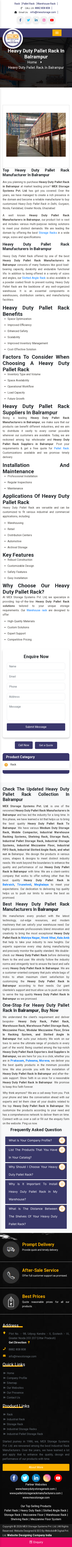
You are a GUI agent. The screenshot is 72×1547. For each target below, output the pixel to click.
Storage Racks (48, 232)
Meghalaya (41, 884)
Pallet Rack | (12, 1510)
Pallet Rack (28, 3)
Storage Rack (14, 1424)
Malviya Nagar (30, 937)
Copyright (8, 1526)
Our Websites (15, 1387)
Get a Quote (46, 745)
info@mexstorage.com (43, 12)
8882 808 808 (42, 8)
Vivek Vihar (48, 937)
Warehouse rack (37, 610)
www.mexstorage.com (36, 1497)
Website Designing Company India (29, 1535)
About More (36, 1467)
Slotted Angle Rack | (55, 1510)
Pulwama (32, 1060)
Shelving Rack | (20, 1519)
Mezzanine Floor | (34, 1514)
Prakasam (17, 1060)
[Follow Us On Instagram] (43, 19)
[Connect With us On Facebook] (20, 19)
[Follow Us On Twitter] (28, 19)
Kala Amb (63, 937)
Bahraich (8, 884)
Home (32, 62)
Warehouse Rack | (57, 1514)
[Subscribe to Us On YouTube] (51, 19)
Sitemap (11, 1383)
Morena (44, 1060)
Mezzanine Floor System (45, 1519)
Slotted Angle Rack (34, 278)
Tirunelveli (24, 884)
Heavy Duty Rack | (31, 1510)
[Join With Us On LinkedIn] (36, 19)
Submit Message (36, 727)
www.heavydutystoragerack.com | (36, 1489)
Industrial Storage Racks (21, 1429)
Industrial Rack (15, 1419)
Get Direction (18, 1342)
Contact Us (13, 1397)
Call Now (23, 745)
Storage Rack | (13, 1514)
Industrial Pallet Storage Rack (24, 1434)
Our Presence (15, 1392)
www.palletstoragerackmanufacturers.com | (36, 1493)
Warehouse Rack (46, 3)
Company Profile (16, 1378)
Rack (17, 3)
